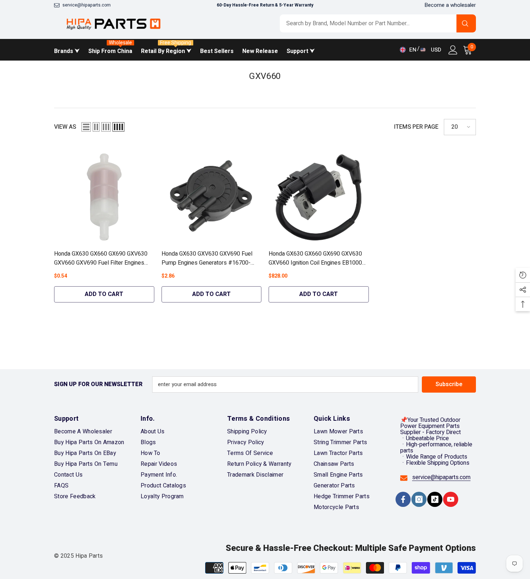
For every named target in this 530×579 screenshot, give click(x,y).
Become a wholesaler (450, 5)
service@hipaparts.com (86, 5)
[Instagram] (419, 499)
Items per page (416, 127)
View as (65, 127)
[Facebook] (403, 499)
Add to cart (104, 294)
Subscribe (449, 384)
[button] (86, 127)
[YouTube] (450, 499)
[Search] (378, 23)
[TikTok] (434, 499)
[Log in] (453, 49)
